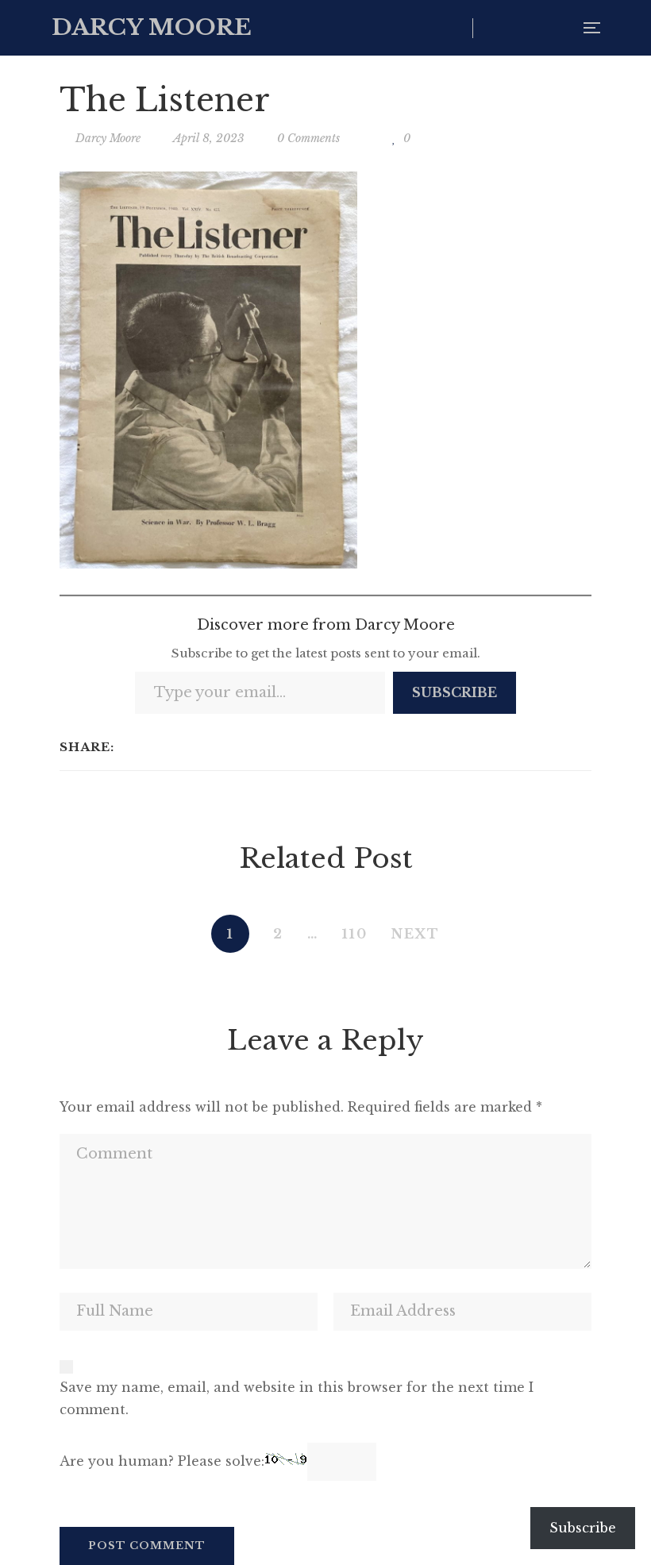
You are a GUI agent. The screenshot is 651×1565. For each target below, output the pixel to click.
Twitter (493, 27)
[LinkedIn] (172, 747)
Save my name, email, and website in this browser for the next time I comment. (297, 1398)
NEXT (415, 934)
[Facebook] (130, 747)
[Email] (192, 747)
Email (558, 27)
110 (355, 934)
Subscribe (454, 692)
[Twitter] (151, 747)
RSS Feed (526, 27)
